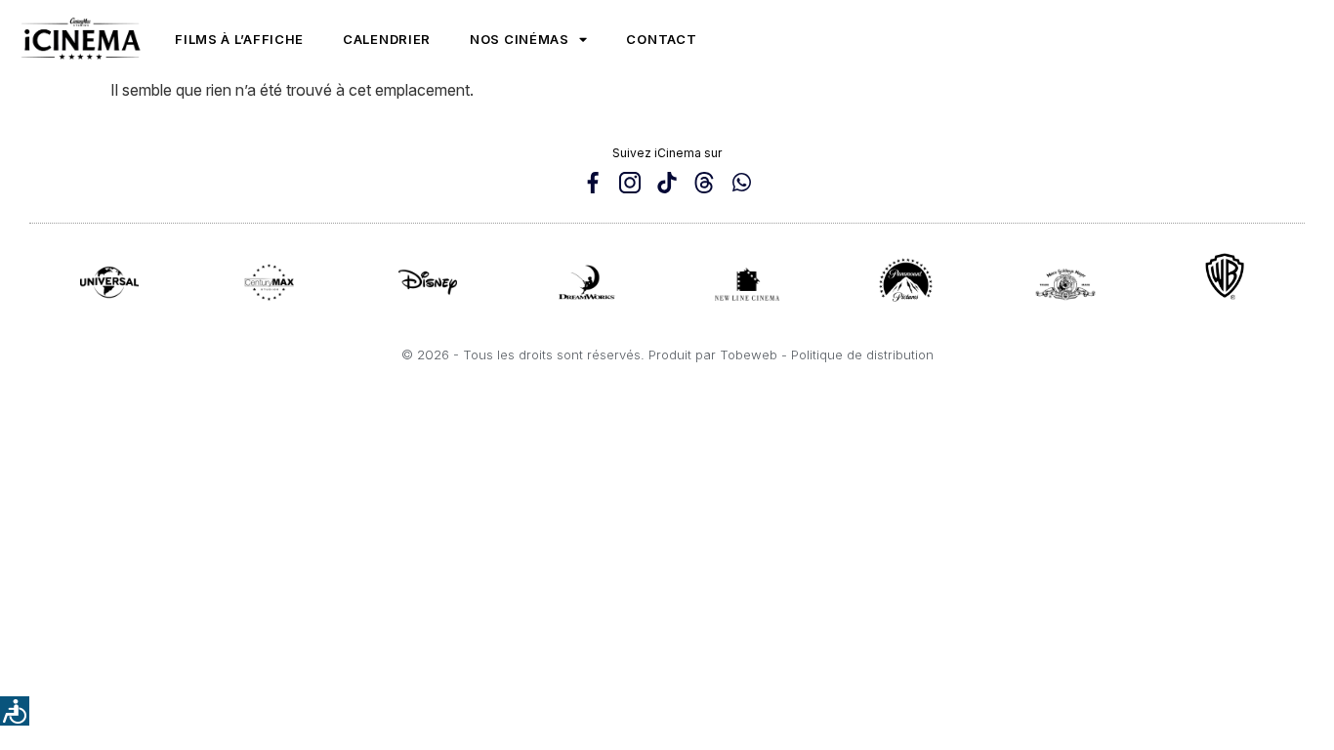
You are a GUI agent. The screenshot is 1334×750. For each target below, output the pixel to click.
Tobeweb (748, 354)
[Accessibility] (14, 711)
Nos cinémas (519, 39)
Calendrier (387, 39)
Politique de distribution (862, 354)
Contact (661, 39)
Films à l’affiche (239, 39)
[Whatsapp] (741, 182)
